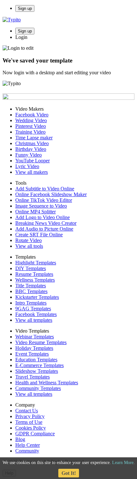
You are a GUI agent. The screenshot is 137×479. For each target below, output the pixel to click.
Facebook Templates (36, 314)
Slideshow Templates (36, 371)
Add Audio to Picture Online (44, 229)
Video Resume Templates (41, 342)
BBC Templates (31, 291)
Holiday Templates (34, 348)
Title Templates (30, 285)
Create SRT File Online (39, 234)
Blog (20, 439)
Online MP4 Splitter (35, 211)
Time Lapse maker (34, 137)
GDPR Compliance (35, 433)
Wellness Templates (35, 280)
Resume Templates (34, 274)
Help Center (27, 445)
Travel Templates (32, 377)
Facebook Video (31, 114)
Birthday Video (30, 149)
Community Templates (38, 388)
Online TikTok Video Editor (43, 200)
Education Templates (36, 359)
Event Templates (32, 354)
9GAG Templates (33, 308)
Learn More (122, 462)
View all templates (33, 320)
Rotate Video (28, 240)
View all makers (31, 172)
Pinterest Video (30, 126)
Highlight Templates (35, 262)
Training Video (30, 132)
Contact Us (26, 410)
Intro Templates (31, 303)
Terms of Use (28, 422)
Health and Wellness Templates (46, 382)
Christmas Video (32, 143)
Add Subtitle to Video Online (44, 188)
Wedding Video (31, 120)
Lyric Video (27, 166)
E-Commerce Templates (39, 365)
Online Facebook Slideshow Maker (51, 194)
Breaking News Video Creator (45, 223)
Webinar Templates (34, 336)
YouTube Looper (32, 160)
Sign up (25, 8)
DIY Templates (30, 268)
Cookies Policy (30, 428)
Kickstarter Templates (37, 297)
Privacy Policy (30, 416)
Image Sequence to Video (41, 206)
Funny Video (28, 155)
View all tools (29, 246)
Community (27, 450)
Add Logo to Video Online (42, 217)
